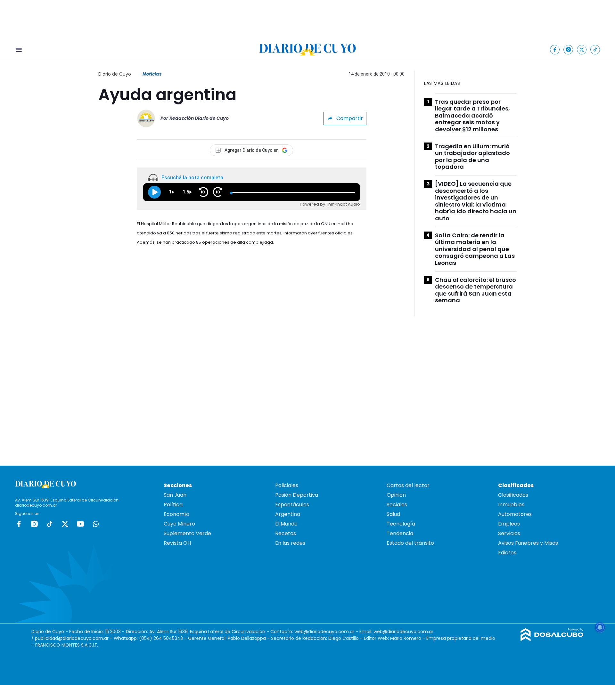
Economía (176, 514)
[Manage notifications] (600, 627)
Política (173, 504)
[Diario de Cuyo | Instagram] (568, 49)
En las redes (290, 543)
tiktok (49, 524)
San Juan (175, 495)
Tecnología (401, 523)
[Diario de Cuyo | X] (581, 49)
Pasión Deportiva (296, 495)
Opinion (396, 495)
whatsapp (96, 524)
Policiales (286, 485)
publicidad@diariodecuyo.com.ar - (74, 638)
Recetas (285, 533)
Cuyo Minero (179, 523)
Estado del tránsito (410, 543)
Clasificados (513, 495)
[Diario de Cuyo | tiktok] (595, 49)
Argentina (287, 514)
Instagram (34, 524)
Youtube (80, 524)
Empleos (509, 523)
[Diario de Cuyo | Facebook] (555, 49)
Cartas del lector (408, 485)
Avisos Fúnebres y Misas (528, 543)
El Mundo (286, 523)
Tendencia (400, 533)
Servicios (509, 533)
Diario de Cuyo (114, 74)
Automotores (515, 514)
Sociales (397, 504)
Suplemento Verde (187, 533)
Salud (393, 514)
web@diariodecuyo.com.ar (324, 631)
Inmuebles (511, 504)
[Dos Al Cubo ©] (552, 639)
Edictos (507, 552)
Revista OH (177, 543)
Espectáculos (292, 504)
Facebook (19, 524)
